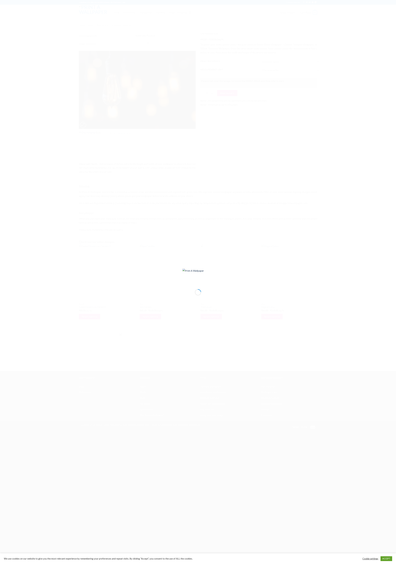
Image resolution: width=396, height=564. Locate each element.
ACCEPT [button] (386, 558)
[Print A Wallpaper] (198, 276)
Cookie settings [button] (370, 558)
